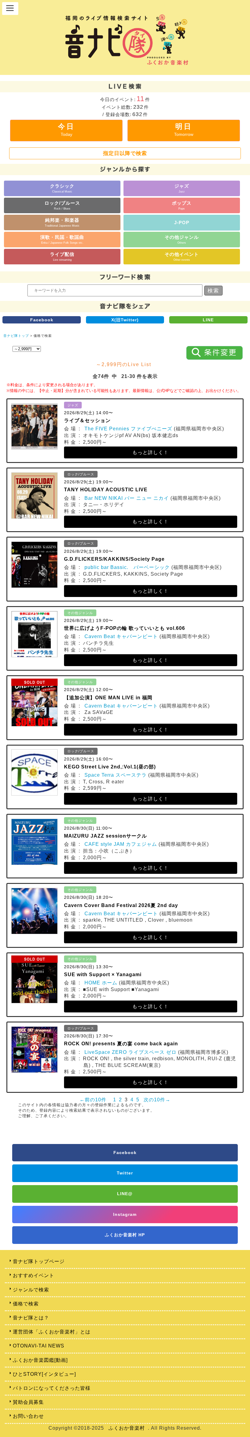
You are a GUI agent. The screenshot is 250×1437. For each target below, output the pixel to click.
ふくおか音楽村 (127, 1428)
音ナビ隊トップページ (39, 1261)
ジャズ (181, 188)
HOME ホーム (100, 982)
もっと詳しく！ (150, 452)
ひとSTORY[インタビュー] (44, 1374)
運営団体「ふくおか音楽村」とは (52, 1331)
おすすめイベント (33, 1275)
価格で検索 (26, 1303)
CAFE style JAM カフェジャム (120, 844)
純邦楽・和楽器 (62, 222)
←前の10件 (93, 1099)
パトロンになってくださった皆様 (52, 1388)
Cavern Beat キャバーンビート (121, 636)
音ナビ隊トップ (16, 335)
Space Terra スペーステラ (115, 775)
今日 (66, 129)
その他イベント (182, 256)
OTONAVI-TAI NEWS (38, 1345)
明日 (183, 129)
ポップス (181, 205)
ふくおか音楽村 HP (125, 1234)
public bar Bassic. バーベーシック (127, 567)
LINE (208, 319)
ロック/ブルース (62, 205)
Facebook (41, 319)
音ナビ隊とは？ (31, 1317)
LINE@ (125, 1193)
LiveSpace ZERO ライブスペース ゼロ (130, 1052)
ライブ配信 (62, 256)
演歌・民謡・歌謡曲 (62, 239)
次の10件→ (157, 1099)
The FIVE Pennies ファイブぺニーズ (128, 428)
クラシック (62, 188)
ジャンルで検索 (31, 1289)
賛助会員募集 (28, 1402)
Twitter (125, 1172)
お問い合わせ (28, 1416)
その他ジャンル (182, 239)
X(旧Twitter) (125, 319)
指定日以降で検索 (125, 153)
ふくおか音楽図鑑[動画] (40, 1360)
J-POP (181, 222)
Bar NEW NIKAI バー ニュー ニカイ (126, 498)
